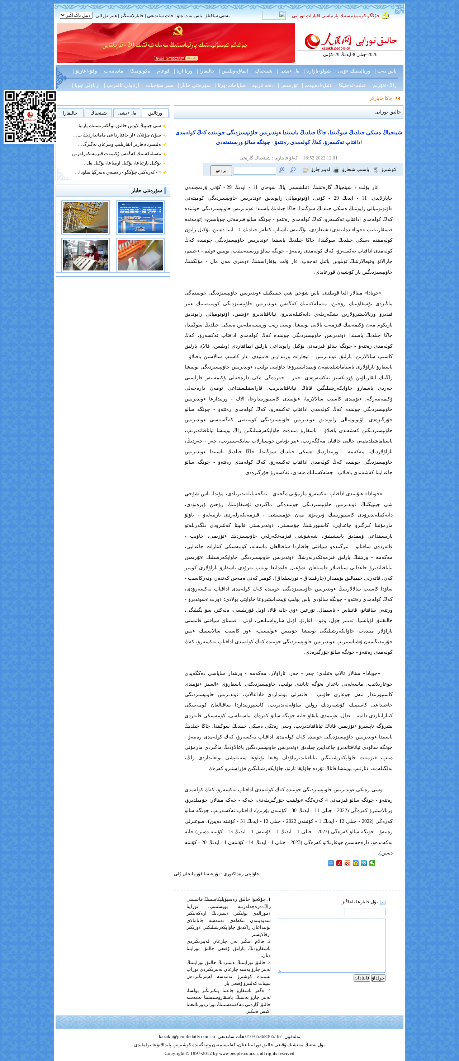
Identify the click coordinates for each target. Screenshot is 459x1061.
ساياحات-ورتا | (230, 85)
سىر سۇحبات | (158, 85)
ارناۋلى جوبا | (86, 85)
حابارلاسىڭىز (132, 15)
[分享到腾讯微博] (364, 863)
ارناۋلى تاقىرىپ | (121, 85)
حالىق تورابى (387, 112)
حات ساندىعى (160, 15)
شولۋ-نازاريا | (317, 71)
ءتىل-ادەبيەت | (317, 85)
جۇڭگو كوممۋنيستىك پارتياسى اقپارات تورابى (336, 15)
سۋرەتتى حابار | (194, 85)
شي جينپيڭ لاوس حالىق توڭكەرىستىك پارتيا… (117, 125)
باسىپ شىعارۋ (355, 169)
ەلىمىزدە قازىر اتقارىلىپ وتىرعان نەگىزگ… (119, 144)
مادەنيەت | (112, 71)
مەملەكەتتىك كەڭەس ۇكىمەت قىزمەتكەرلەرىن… (114, 153)
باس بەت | (386, 71)
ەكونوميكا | (139, 71)
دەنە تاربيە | (262, 85)
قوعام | (162, 71)
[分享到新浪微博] (348, 863)
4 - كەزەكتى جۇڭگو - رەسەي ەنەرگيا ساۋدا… (118, 172)
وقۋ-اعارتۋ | (85, 71)
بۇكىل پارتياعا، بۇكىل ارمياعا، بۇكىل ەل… (121, 163)
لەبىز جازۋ (320, 169)
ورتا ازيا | (183, 71)
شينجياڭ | (262, 71)
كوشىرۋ (389, 169)
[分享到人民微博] (339, 863)
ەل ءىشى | (288, 71)
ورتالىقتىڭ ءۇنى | (352, 71)
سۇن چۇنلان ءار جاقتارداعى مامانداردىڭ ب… (117, 135)
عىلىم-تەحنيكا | (351, 85)
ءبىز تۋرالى (106, 15)
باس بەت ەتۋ (189, 15)
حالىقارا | (206, 71)
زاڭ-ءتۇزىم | (383, 85)
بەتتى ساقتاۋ (217, 15)
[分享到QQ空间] (356, 863)
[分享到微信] (372, 863)
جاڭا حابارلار (381, 98)
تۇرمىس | (288, 85)
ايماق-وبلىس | (233, 71)
